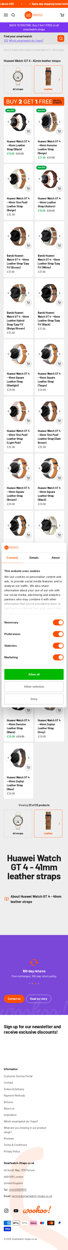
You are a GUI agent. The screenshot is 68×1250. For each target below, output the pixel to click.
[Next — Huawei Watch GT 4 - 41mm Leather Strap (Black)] (29, 122)
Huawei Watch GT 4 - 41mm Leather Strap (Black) (18, 145)
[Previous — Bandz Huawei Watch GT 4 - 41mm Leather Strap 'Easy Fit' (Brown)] (8, 236)
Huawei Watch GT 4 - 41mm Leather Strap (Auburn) (49, 202)
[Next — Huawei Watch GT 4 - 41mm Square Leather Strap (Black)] (60, 468)
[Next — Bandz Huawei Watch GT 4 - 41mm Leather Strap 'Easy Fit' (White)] (60, 236)
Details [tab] (34, 557)
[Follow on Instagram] (6, 1210)
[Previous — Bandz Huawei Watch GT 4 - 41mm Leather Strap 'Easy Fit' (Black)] (39, 293)
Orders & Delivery (14, 1089)
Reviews (9, 1138)
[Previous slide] (8, 79)
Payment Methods (14, 1095)
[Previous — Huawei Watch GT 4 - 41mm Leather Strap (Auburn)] (39, 179)
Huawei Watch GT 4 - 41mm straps (49, 50)
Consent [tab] (12, 557)
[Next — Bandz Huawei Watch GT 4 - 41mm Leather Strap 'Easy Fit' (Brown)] (29, 236)
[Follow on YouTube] (16, 1210)
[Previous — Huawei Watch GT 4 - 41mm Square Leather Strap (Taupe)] (39, 354)
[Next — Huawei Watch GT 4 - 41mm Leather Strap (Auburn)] (60, 179)
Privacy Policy (12, 1151)
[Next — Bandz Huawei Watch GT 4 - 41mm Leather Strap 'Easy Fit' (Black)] (60, 293)
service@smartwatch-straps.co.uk (32, 1196)
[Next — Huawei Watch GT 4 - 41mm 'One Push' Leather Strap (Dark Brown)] (60, 411)
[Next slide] (59, 79)
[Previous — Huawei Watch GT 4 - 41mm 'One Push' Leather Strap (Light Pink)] (8, 411)
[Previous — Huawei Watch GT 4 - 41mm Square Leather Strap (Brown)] (8, 468)
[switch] (58, 634)
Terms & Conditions (15, 1144)
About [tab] (56, 557)
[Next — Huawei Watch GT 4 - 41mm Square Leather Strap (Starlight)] (29, 354)
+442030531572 (18, 1189)
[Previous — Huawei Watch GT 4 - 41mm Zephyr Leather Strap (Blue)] (8, 758)
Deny (34, 699)
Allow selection (34, 686)
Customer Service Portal (18, 1076)
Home (6, 50)
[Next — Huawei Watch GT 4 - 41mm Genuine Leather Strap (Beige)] (60, 122)
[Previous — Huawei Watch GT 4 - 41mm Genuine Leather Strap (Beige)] (39, 122)
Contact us (14, 998)
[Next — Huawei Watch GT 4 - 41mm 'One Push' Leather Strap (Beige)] (29, 179)
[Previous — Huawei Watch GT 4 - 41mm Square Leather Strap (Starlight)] (8, 354)
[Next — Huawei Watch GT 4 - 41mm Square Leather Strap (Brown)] (29, 468)
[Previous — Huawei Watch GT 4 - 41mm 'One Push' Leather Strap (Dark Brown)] (39, 411)
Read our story (38, 998)
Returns (8, 1102)
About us (9, 1108)
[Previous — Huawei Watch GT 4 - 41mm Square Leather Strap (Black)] (39, 468)
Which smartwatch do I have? (26, 40)
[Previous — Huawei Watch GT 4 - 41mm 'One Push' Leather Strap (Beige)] (8, 179)
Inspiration (10, 1114)
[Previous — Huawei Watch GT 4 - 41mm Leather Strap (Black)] (8, 122)
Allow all (34, 674)
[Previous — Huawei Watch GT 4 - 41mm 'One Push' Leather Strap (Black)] (8, 525)
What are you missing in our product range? (25, 1129)
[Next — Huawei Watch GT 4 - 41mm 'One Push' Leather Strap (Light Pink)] (29, 411)
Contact (8, 1082)
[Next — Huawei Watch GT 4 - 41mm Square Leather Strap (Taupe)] (60, 354)
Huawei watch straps (21, 50)
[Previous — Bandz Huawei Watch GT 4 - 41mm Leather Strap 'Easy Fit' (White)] (39, 236)
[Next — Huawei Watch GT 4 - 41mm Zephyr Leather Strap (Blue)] (29, 758)
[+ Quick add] (28, 131)
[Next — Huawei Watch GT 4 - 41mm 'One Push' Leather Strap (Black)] (29, 525)
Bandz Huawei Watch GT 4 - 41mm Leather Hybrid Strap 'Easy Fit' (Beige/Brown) (18, 320)
